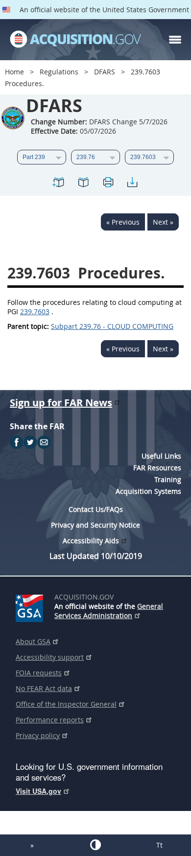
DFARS (104, 71)
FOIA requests (39, 672)
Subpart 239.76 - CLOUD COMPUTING (112, 326)
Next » (163, 222)
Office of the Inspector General (66, 704)
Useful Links (161, 456)
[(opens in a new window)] (31, 606)
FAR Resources (157, 467)
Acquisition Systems (148, 491)
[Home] (75, 39)
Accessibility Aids (91, 540)
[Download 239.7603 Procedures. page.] (132, 184)
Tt (159, 845)
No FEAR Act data (44, 688)
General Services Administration (108, 611)
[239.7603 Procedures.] (59, 184)
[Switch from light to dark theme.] (95, 844)
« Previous (123, 222)
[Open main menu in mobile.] (175, 39)
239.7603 (34, 311)
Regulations (59, 71)
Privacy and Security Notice (95, 525)
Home (14, 71)
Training (167, 479)
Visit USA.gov (38, 791)
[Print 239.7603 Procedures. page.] (108, 184)
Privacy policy (38, 735)
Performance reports (50, 719)
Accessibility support (50, 657)
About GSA (33, 641)
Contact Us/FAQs (96, 509)
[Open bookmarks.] (83, 184)
